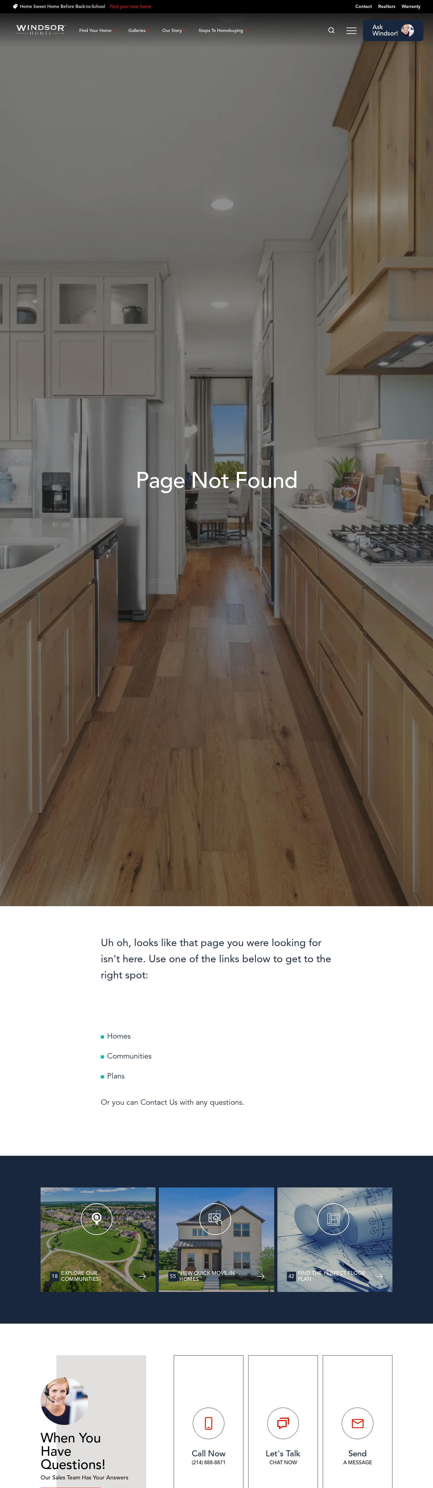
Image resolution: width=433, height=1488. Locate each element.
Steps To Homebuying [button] (221, 30)
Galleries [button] (136, 30)
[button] (331, 30)
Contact (363, 6)
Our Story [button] (172, 30)
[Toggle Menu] (351, 30)
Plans (116, 1076)
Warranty (411, 6)
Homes (119, 1036)
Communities (129, 1056)
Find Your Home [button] (95, 30)
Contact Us (159, 1102)
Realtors (386, 6)
